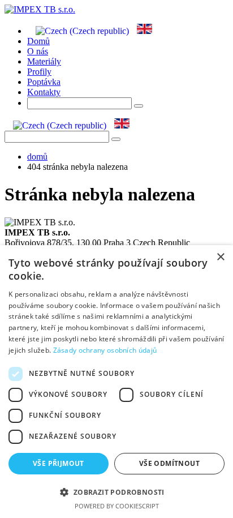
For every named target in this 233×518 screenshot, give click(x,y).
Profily (39, 71)
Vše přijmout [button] (58, 463)
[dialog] (116, 381)
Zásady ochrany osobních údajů (105, 350)
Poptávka (44, 82)
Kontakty (44, 92)
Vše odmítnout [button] (169, 463)
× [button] (220, 257)
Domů (38, 41)
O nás (37, 51)
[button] (116, 491)
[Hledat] (115, 139)
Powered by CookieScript (117, 506)
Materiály (44, 61)
